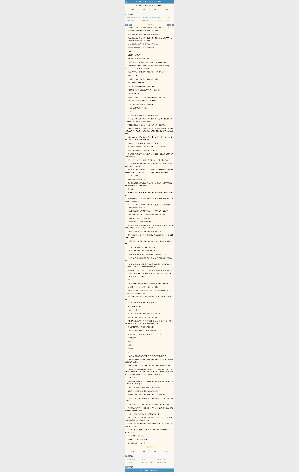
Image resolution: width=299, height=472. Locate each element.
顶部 (158, 470)
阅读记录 (146, 470)
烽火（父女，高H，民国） (163, 20)
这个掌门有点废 (161, 459)
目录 (144, 9)
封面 (155, 9)
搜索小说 (152, 470)
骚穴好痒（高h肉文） (132, 459)
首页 (141, 470)
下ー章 (166, 9)
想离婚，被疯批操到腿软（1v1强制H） (136, 18)
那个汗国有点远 (130, 462)
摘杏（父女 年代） (131, 20)
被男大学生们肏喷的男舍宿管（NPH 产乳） (152, 18)
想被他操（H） (145, 20)
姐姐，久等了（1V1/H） (148, 462)
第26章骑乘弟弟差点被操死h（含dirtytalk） (149, 2)
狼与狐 (143, 459)
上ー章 (132, 9)
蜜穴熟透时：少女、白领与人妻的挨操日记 (167, 18)
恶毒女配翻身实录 (161, 462)
